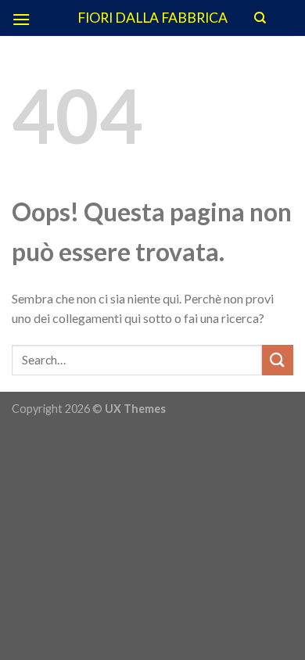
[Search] (260, 18)
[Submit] (277, 360)
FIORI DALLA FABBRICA (152, 18)
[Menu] (21, 19)
